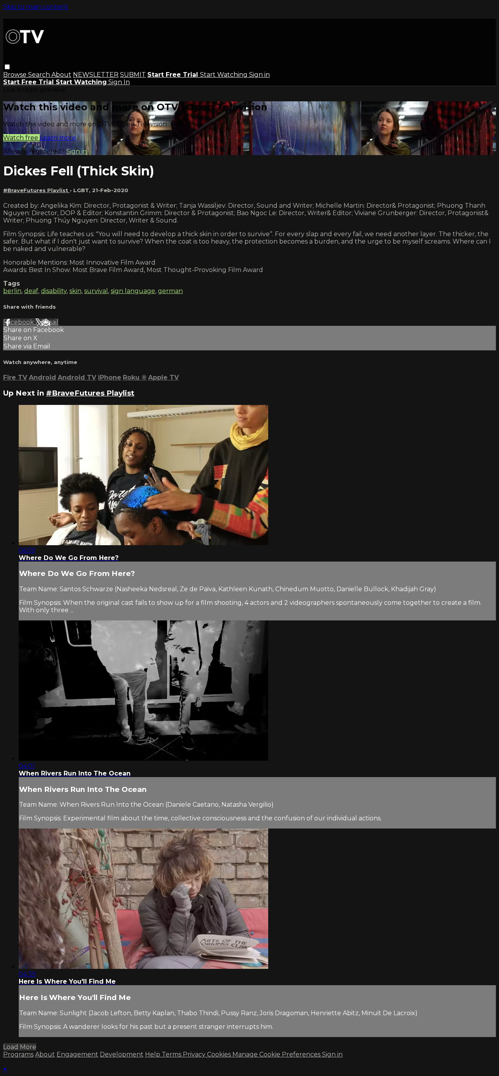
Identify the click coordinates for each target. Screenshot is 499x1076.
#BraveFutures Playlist (36, 190)
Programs (18, 1054)
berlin (12, 291)
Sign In (119, 82)
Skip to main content (35, 7)
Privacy (195, 1054)
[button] (7, 66)
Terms (172, 1054)
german (170, 291)
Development (121, 1054)
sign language (133, 291)
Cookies (219, 1054)
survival (96, 291)
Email (49, 322)
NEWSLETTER (96, 74)
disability (54, 291)
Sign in (259, 74)
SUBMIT (133, 74)
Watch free (21, 137)
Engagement (77, 1054)
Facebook (19, 322)
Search (39, 74)
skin (75, 291)
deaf (31, 291)
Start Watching (224, 74)
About (61, 74)
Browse (15, 74)
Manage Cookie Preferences (277, 1054)
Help (153, 1054)
